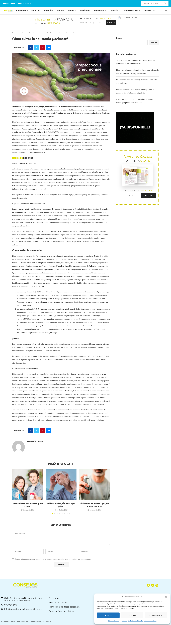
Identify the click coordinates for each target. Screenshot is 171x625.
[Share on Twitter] (36, 47)
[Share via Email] (48, 47)
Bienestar (21, 10)
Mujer (60, 10)
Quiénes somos (9, 3)
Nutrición (84, 10)
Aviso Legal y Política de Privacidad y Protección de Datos (139, 621)
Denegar (132, 615)
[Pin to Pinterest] (42, 47)
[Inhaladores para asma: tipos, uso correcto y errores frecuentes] (94, 484)
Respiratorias (40, 33)
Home (14, 33)
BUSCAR (111, 23)
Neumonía (17, 157)
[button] (166, 596)
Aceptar (108, 615)
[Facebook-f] (148, 585)
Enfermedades (131, 10)
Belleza (35, 10)
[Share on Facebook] (30, 47)
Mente (71, 10)
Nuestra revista (24, 3)
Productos (99, 10)
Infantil (48, 10)
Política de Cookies (113, 621)
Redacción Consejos (36, 442)
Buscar (119, 37)
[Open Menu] (166, 10)
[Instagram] (156, 585)
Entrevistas (149, 10)
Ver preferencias (156, 615)
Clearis (48, 622)
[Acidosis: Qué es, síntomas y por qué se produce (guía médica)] (61, 484)
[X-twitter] (152, 585)
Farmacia (114, 10)
